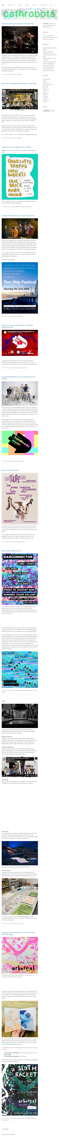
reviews (44, 94)
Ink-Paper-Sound (43, 5)
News (14, 923)
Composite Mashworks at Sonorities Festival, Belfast (18, 378)
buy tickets (8, 1054)
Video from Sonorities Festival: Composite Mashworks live (17, 326)
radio (44, 91)
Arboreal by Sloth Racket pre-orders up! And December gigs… (18, 933)
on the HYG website (31, 631)
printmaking (45, 89)
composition (45, 79)
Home (3, 5)
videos (14, 138)
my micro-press (12, 872)
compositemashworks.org (31, 134)
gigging (14, 74)
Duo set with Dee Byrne (10, 470)
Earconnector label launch (11, 551)
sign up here (50, 39)
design (14, 690)
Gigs (51, 5)
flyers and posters (17, 206)
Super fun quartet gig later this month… (17, 147)
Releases (27, 5)
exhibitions (45, 82)
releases (30, 690)
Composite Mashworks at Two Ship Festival (18, 216)
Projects (20, 5)
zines (44, 101)
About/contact (11, 5)
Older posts (5, 1129)
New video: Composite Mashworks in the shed (19, 83)
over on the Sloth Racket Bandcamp (13, 1044)
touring (33, 1118)
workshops (45, 100)
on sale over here (11, 259)
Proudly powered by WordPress (8, 1134)
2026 (3, 701)
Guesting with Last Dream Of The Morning (18, 24)
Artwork (34, 5)
